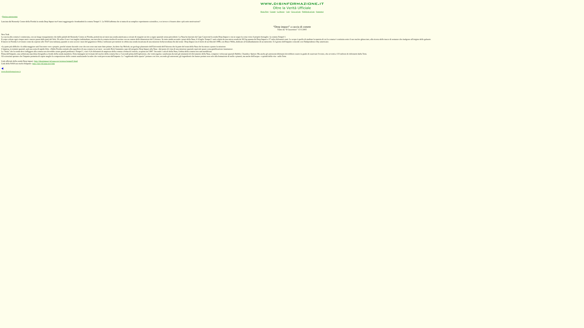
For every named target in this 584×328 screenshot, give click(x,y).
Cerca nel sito (296, 12)
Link (288, 12)
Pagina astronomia (9, 16)
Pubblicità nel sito (308, 12)
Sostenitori (320, 12)
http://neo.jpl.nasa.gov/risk (43, 63)
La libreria (280, 12)
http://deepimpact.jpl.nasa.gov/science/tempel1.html (56, 61)
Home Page (265, 12)
